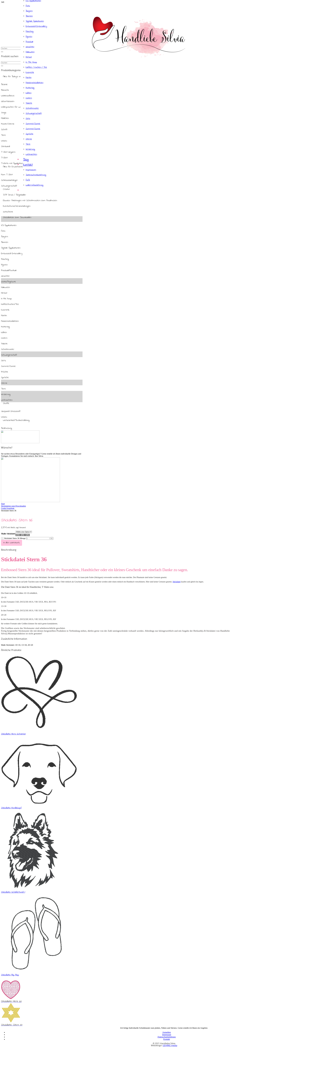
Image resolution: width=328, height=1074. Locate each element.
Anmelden (166, 1032)
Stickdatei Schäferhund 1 (13, 892)
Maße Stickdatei (8, 534)
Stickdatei (177, 582)
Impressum (166, 1035)
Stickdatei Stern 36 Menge (14, 538)
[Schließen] (2, 51)
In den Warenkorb (11, 542)
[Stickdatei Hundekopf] (39, 803)
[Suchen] (2, 65)
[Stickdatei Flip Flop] (36, 970)
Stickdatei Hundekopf (11, 808)
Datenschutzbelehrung (167, 1037)
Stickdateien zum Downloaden (13, 506)
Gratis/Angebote (7, 508)
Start (3, 504)
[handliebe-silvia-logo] (138, 56)
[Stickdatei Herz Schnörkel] (39, 729)
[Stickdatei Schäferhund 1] (30, 887)
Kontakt (166, 1039)
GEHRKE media (170, 1046)
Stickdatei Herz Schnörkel (13, 734)
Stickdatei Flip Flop (10, 975)
